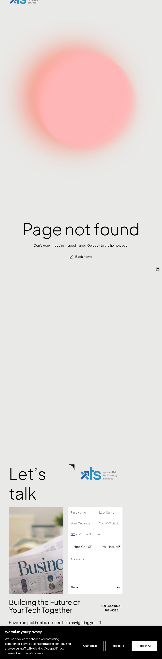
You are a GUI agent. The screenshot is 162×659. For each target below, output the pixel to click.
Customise (90, 645)
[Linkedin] (158, 269)
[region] (81, 642)
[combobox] (73, 534)
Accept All (144, 645)
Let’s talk (27, 483)
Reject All (117, 645)
